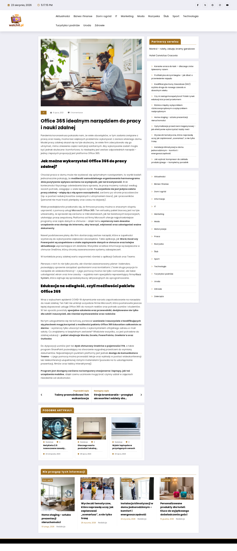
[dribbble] (212, 5)
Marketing (127, 16)
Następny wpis (101, 391)
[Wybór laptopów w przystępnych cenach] (125, 428)
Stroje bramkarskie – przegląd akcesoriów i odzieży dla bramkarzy (113, 396)
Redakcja (49, 442)
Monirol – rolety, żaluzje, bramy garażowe (172, 48)
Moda (141, 16)
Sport (176, 16)
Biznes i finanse (83, 16)
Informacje (159, 199)
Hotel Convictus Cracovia (163, 55)
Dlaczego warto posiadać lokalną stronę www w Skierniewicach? (87, 447)
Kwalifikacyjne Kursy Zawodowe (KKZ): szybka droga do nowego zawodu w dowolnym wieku (171, 87)
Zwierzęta (159, 296)
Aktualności (63, 16)
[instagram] (219, 5)
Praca (157, 236)
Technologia (190, 16)
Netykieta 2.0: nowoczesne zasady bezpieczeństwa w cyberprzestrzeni (54, 447)
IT (116, 16)
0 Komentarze (77, 112)
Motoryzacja (160, 229)
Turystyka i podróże (68, 25)
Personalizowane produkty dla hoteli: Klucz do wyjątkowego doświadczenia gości (174, 509)
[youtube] (227, 5)
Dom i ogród (103, 16)
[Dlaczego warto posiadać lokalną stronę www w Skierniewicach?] (91, 428)
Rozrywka (154, 16)
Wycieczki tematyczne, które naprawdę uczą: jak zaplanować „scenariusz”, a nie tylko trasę (173, 138)
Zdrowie (100, 25)
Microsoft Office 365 (83, 210)
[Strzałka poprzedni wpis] (41, 395)
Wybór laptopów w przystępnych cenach (123, 447)
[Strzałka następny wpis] (141, 395)
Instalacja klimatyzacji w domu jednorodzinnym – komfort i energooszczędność (167, 150)
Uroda (87, 25)
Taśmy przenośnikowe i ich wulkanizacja (72, 396)
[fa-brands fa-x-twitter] (205, 5)
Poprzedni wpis (81, 391)
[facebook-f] (197, 5)
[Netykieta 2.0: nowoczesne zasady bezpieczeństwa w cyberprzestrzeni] (56, 428)
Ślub (166, 16)
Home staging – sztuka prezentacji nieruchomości (56, 518)
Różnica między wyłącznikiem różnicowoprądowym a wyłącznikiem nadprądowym (169, 108)
